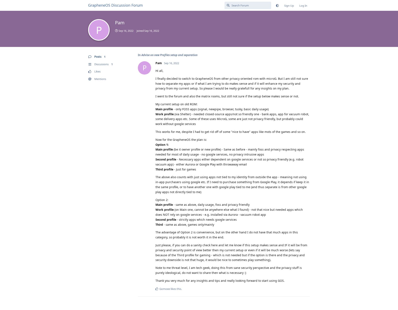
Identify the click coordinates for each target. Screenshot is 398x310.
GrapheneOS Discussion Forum (115, 5)
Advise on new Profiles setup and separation (169, 55)
